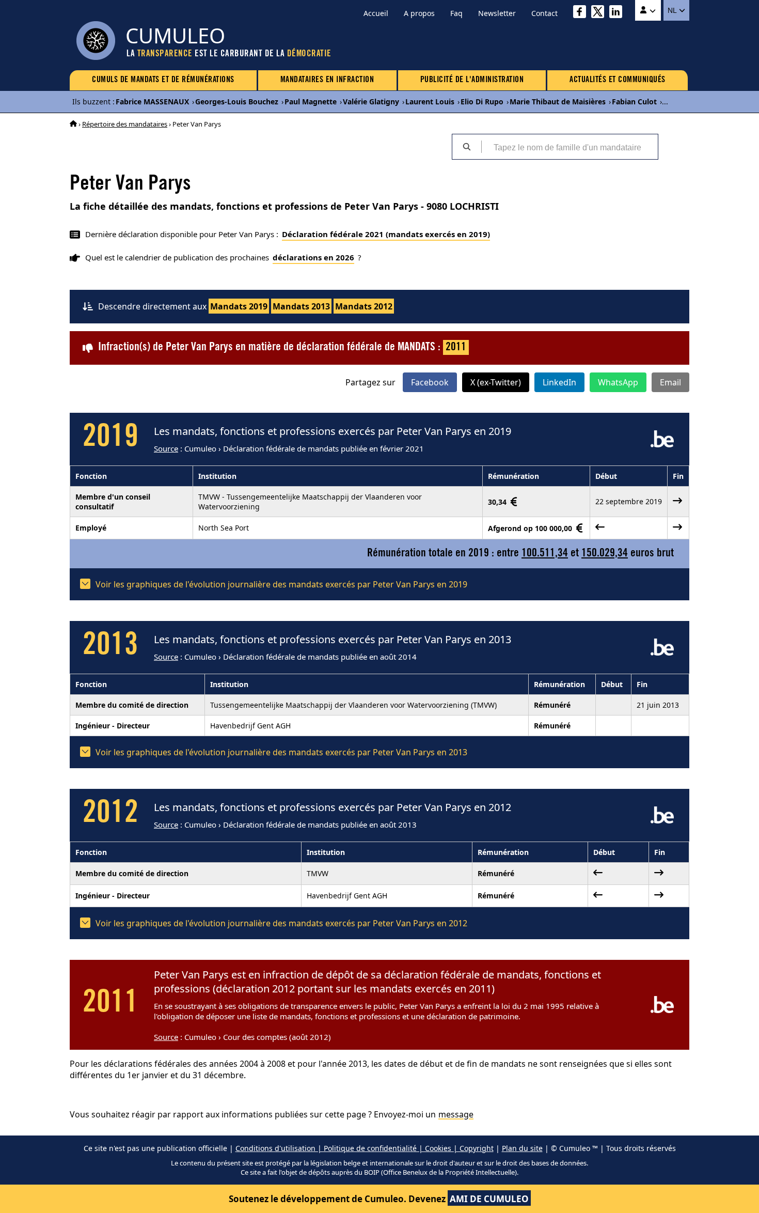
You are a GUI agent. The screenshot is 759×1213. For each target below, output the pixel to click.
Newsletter (497, 13)
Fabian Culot (634, 101)
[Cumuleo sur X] (600, 13)
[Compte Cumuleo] (648, 10)
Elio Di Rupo (482, 101)
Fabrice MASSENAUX (152, 101)
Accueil (375, 13)
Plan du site (522, 1148)
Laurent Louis (429, 101)
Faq (456, 13)
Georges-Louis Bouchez (236, 101)
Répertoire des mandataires (124, 124)
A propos (419, 13)
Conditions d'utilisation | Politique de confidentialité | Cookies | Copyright (364, 1148)
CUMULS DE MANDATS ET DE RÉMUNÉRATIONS (163, 80)
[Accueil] (73, 124)
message (455, 1114)
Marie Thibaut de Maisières (558, 101)
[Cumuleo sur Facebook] (582, 13)
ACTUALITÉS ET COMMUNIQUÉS (618, 80)
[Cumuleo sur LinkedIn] (618, 13)
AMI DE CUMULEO (489, 1199)
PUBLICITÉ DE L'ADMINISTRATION (472, 80)
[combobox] (569, 146)
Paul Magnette (310, 101)
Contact (544, 13)
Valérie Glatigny (371, 101)
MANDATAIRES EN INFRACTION (327, 80)
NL (673, 10)
